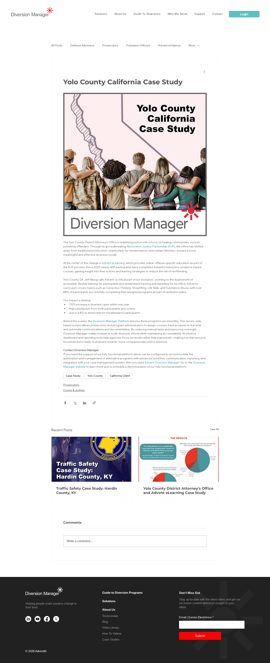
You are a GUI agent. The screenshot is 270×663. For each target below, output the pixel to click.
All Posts (56, 45)
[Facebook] (47, 619)
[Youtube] (38, 619)
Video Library (110, 627)
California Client (120, 376)
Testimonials (110, 616)
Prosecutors (110, 45)
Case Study (73, 376)
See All (214, 429)
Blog (105, 621)
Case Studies (111, 639)
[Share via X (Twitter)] (75, 403)
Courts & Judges (74, 390)
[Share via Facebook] (65, 403)
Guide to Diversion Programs (122, 592)
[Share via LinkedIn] (84, 403)
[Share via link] (94, 403)
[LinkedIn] (28, 619)
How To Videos (112, 633)
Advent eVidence (169, 45)
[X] (56, 619)
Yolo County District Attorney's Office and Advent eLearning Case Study (178, 490)
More (191, 45)
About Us (108, 609)
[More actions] (204, 71)
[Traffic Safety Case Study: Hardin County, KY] (91, 459)
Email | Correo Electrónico (196, 617)
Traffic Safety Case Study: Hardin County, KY (86, 490)
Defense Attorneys (82, 45)
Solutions (108, 601)
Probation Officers (138, 45)
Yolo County (95, 376)
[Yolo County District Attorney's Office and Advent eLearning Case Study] (179, 459)
